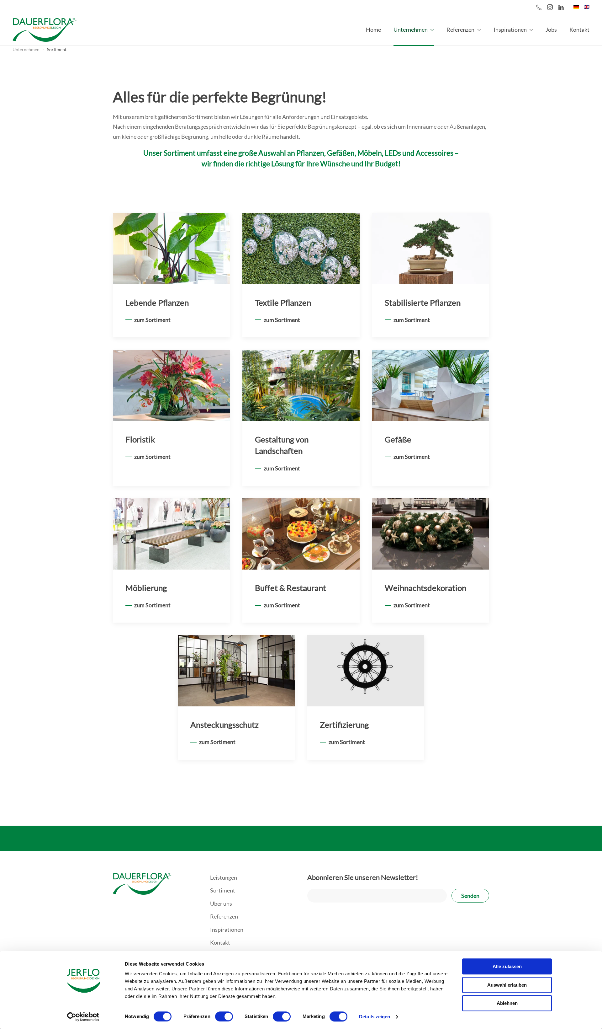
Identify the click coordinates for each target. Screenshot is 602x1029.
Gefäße (398, 439)
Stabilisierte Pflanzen (423, 302)
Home (373, 29)
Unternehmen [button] (410, 29)
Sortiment (222, 890)
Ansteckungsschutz (224, 725)
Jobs (551, 29)
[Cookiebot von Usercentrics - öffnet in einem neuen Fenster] (83, 1016)
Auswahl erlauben (507, 985)
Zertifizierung (344, 725)
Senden (470, 895)
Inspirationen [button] (510, 29)
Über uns (221, 903)
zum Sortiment (152, 319)
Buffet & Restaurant (290, 588)
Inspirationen (226, 929)
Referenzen (224, 916)
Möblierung (146, 588)
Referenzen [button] (460, 29)
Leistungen (223, 877)
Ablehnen (507, 1003)
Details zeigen (374, 1016)
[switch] (224, 1016)
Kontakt (579, 29)
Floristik (140, 439)
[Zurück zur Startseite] (45, 30)
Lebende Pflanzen (157, 302)
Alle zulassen (507, 966)
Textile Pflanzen (283, 302)
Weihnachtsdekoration (425, 588)
